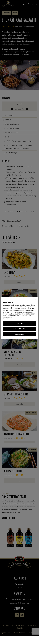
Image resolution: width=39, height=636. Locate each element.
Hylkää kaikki (19, 323)
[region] (19, 318)
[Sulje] (35, 299)
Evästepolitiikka (8, 317)
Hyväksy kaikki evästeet (19, 329)
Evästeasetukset (19, 334)
